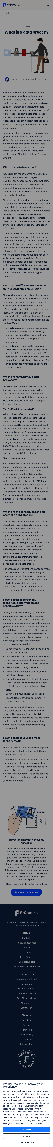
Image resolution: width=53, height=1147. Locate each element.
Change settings (26, 1142)
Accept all (26, 1130)
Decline (26, 1136)
